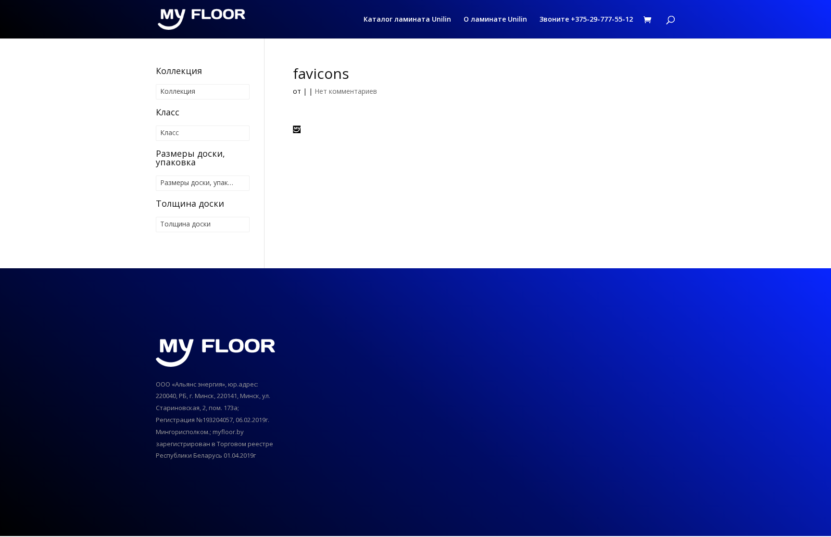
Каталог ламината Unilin (407, 20)
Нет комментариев (346, 91)
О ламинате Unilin (495, 20)
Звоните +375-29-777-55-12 (586, 20)
